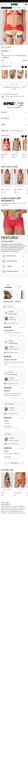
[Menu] (2, 4)
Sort (5, 307)
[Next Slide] (23, 294)
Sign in (2, 96)
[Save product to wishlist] (26, 11)
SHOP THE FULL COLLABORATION (14, 107)
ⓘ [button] (9, 57)
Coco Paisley (12, 410)
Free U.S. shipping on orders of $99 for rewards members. (14, 1)
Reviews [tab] (8, 302)
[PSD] (14, 4)
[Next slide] (26, 67)
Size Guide (25, 60)
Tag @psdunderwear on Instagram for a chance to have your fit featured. (13, 204)
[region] (14, 294)
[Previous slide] (23, 67)
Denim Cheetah (12, 319)
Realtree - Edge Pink (13, 349)
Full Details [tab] (5, 502)
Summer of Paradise (13, 440)
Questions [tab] (18, 302)
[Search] (5, 4)
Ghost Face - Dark (13, 380)
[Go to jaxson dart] (14, 103)
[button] (14, 51)
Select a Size (14, 83)
